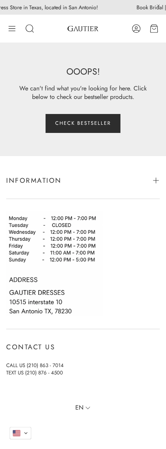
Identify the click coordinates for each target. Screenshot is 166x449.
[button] (12, 28)
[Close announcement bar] (158, 6)
